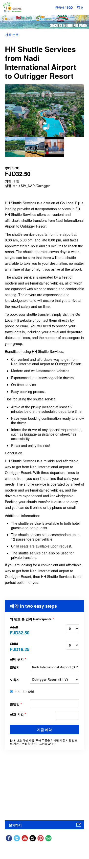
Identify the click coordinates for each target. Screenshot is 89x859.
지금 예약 (44, 729)
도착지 (15, 679)
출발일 (16, 704)
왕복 (31, 691)
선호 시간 (18, 714)
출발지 (15, 667)
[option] (15, 147)
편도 (17, 691)
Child (19, 646)
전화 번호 (12, 34)
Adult (19, 630)
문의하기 (15, 825)
